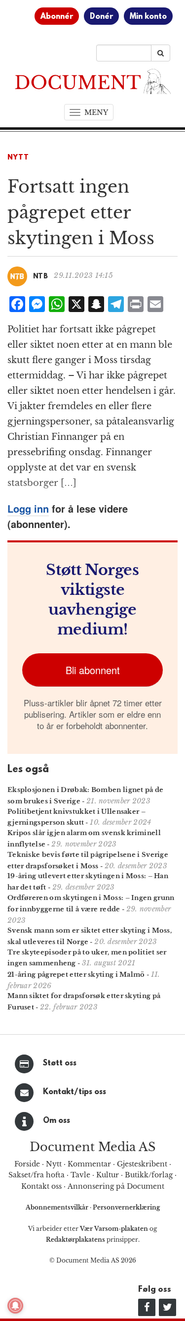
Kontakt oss (41, 1186)
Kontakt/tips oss (74, 1092)
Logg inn (28, 508)
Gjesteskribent (142, 1164)
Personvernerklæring (126, 1207)
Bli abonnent (93, 670)
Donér (101, 16)
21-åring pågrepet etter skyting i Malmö (76, 974)
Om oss (56, 1120)
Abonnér (56, 16)
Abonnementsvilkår (58, 1207)
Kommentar (89, 1164)
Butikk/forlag (149, 1174)
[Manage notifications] (15, 1306)
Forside (27, 1164)
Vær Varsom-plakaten (114, 1228)
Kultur (107, 1174)
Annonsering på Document (116, 1186)
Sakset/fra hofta (36, 1174)
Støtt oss (59, 1063)
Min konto (148, 16)
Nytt (18, 158)
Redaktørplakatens (75, 1239)
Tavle (80, 1174)
